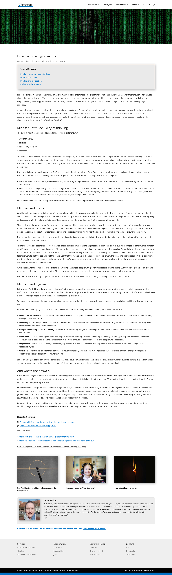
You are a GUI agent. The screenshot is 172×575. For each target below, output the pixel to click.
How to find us (95, 554)
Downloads (130, 554)
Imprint (131, 570)
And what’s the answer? (30, 84)
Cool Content (120, 5)
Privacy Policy (138, 570)
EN (144, 5)
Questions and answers (26, 554)
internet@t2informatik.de (71, 570)
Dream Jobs (107, 5)
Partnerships (58, 551)
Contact (134, 5)
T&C (125, 570)
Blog (127, 547)
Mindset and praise (28, 77)
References (57, 547)
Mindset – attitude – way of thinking (35, 74)
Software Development (26, 547)
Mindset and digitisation (31, 81)
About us (20, 551)
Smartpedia (130, 551)
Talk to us (93, 547)
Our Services (92, 5)
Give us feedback (96, 551)
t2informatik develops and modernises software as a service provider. (61, 528)
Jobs (55, 554)
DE (149, 5)
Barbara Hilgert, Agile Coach (46, 61)
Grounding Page (149, 570)
